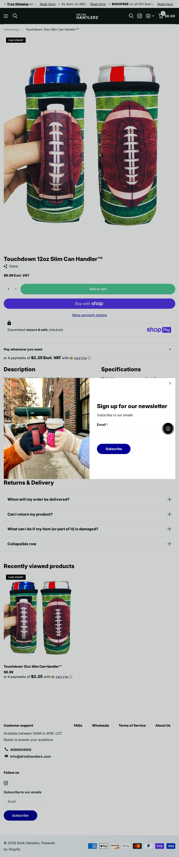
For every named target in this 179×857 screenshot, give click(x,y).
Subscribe (114, 449)
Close (170, 383)
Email (102, 425)
